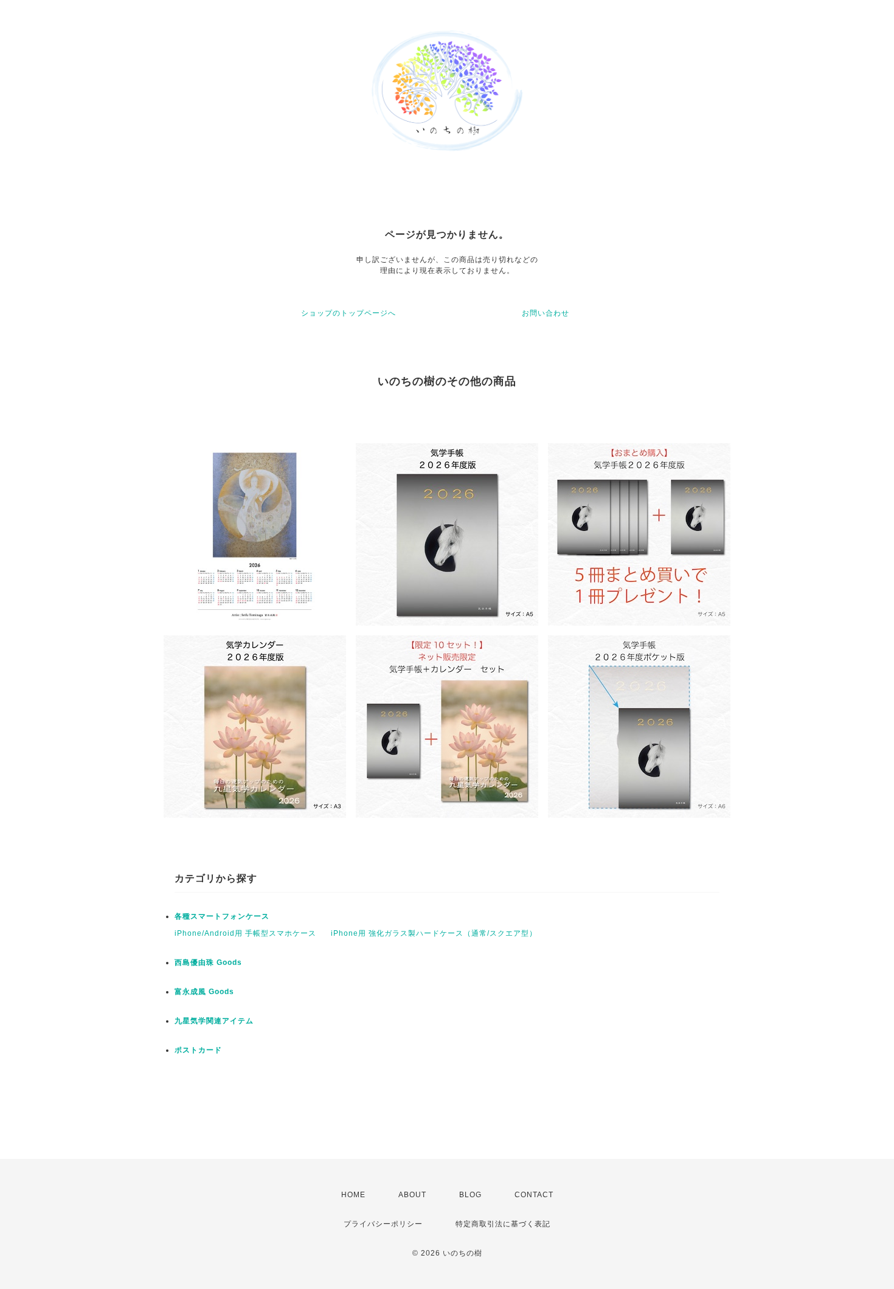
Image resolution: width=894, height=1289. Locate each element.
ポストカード (198, 1050)
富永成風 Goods (204, 991)
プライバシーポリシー (383, 1224)
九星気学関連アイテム (214, 1021)
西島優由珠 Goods (208, 962)
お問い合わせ (545, 313)
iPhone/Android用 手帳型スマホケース (245, 933)
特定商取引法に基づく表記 (503, 1224)
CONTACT (534, 1195)
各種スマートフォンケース (222, 916)
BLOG (470, 1195)
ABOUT (412, 1195)
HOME (353, 1195)
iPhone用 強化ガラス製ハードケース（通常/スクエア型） (434, 933)
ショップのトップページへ (348, 313)
